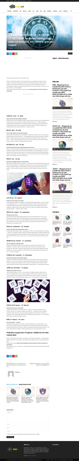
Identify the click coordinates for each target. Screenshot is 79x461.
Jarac (29, 11)
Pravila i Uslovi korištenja (22, 0)
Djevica (24, 11)
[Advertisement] (28, 67)
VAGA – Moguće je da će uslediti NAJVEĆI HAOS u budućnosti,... (67, 246)
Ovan (37, 11)
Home (8, 14)
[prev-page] (7, 404)
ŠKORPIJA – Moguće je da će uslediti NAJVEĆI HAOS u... (56, 246)
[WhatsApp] (16, 53)
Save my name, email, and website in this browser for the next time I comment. (24, 434)
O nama (15, 0)
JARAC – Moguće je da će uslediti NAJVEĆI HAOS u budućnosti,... (56, 234)
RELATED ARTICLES (12, 384)
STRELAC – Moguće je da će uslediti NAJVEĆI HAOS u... (67, 234)
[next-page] (9, 404)
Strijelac (55, 11)
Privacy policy (29, 0)
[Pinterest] (13, 53)
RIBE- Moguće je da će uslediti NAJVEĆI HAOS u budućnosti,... (57, 223)
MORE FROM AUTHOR (25, 384)
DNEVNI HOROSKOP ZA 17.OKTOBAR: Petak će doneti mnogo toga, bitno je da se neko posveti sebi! (16, 365)
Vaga (60, 11)
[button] (70, 11)
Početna (8, 0)
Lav (33, 11)
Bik (20, 11)
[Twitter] (10, 53)
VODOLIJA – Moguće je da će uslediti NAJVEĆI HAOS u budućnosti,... (67, 223)
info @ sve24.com (32, 455)
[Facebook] (8, 53)
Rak (41, 11)
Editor (54, 107)
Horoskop (15, 11)
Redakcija (11, 48)
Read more (54, 121)
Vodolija (65, 11)
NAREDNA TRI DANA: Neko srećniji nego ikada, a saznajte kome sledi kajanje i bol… (39, 364)
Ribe (45, 11)
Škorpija (49, 11)
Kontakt (11, 0)
